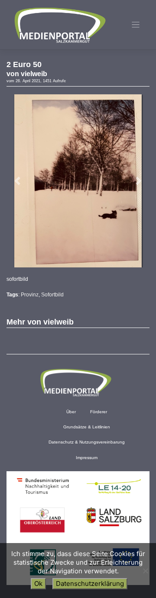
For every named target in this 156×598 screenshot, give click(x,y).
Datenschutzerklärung (90, 583)
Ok (38, 583)
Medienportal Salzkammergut (59, 25)
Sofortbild (52, 295)
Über (71, 411)
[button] (17, 180)
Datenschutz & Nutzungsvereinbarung (87, 442)
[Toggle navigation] (136, 25)
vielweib (34, 73)
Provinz (30, 295)
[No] (145, 570)
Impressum (87, 457)
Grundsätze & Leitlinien (86, 426)
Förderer (98, 411)
